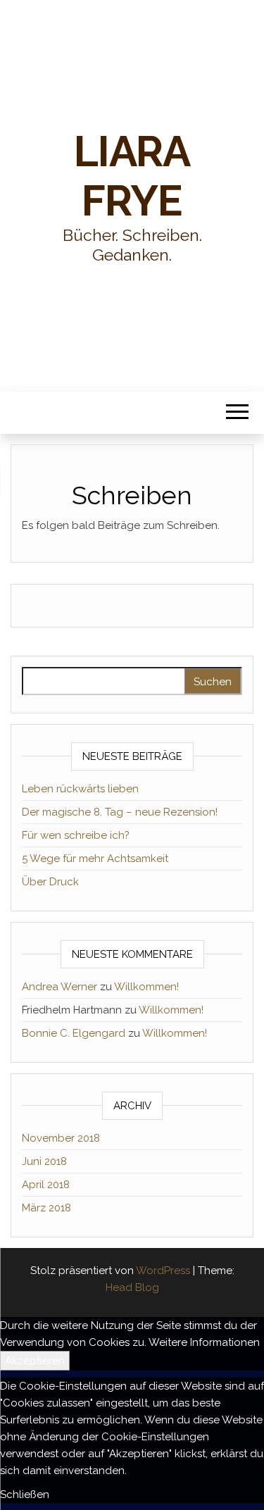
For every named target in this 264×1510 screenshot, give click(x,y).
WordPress (163, 1270)
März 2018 (46, 1208)
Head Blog (132, 1287)
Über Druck (50, 881)
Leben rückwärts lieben (80, 788)
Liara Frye (132, 176)
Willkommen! (146, 986)
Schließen (24, 1494)
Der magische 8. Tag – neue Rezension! (120, 812)
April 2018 (46, 1184)
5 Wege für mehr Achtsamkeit (95, 858)
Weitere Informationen (204, 1342)
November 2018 (61, 1138)
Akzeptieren (35, 1360)
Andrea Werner (59, 986)
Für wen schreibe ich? (76, 835)
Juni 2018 (44, 1161)
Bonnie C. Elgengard (73, 1033)
